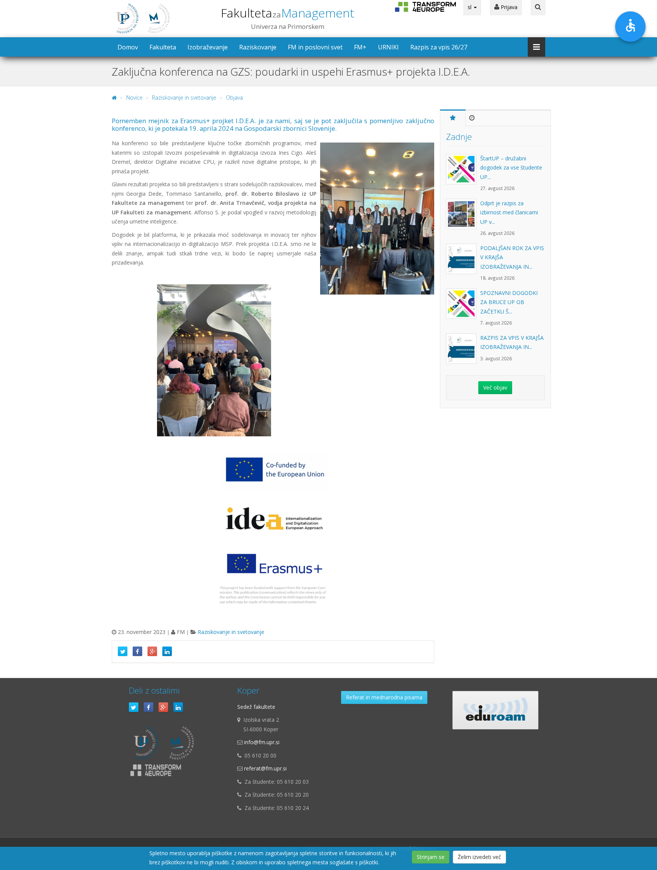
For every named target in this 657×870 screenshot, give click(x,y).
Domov (127, 47)
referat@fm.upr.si (265, 768)
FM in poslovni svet (315, 47)
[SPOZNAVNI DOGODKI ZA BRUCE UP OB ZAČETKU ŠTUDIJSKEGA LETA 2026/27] (463, 307)
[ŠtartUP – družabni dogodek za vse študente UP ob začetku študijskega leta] (463, 173)
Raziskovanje (257, 47)
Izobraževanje (207, 47)
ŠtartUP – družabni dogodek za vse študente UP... (511, 168)
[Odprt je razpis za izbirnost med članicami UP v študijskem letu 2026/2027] (463, 218)
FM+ (360, 47)
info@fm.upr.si (261, 742)
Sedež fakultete (256, 706)
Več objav (495, 387)
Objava (234, 97)
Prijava (508, 7)
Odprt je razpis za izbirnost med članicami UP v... (509, 212)
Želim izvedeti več (479, 856)
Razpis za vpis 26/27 (438, 47)
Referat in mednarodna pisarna (384, 697)
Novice (134, 97)
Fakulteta (287, 13)
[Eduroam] (495, 710)
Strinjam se (430, 856)
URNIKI (388, 47)
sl (470, 7)
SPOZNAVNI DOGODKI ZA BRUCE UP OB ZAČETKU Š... (509, 302)
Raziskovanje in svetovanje (184, 97)
